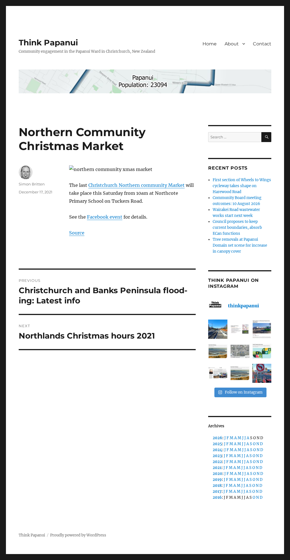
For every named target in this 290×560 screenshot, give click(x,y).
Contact (262, 44)
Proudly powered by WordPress (78, 535)
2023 (217, 455)
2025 (217, 443)
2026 (217, 438)
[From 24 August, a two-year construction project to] (262, 329)
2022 (217, 461)
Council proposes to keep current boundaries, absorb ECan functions (237, 227)
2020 (217, 473)
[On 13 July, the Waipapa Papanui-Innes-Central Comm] (217, 373)
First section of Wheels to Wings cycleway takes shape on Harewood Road (242, 185)
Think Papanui (48, 42)
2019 (217, 479)
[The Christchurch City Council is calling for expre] (262, 351)
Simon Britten (32, 184)
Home (209, 44)
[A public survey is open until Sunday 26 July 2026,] (240, 373)
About (232, 44)
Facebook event (104, 217)
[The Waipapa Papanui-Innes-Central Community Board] (240, 351)
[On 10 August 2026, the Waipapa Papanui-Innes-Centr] (240, 329)
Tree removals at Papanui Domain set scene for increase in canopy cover (240, 245)
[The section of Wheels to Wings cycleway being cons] (217, 329)
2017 (217, 491)
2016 (217, 497)
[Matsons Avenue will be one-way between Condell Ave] (262, 373)
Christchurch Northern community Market (136, 185)
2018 (217, 485)
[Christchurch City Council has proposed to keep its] (217, 351)
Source (76, 233)
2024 (217, 449)
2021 (217, 467)
